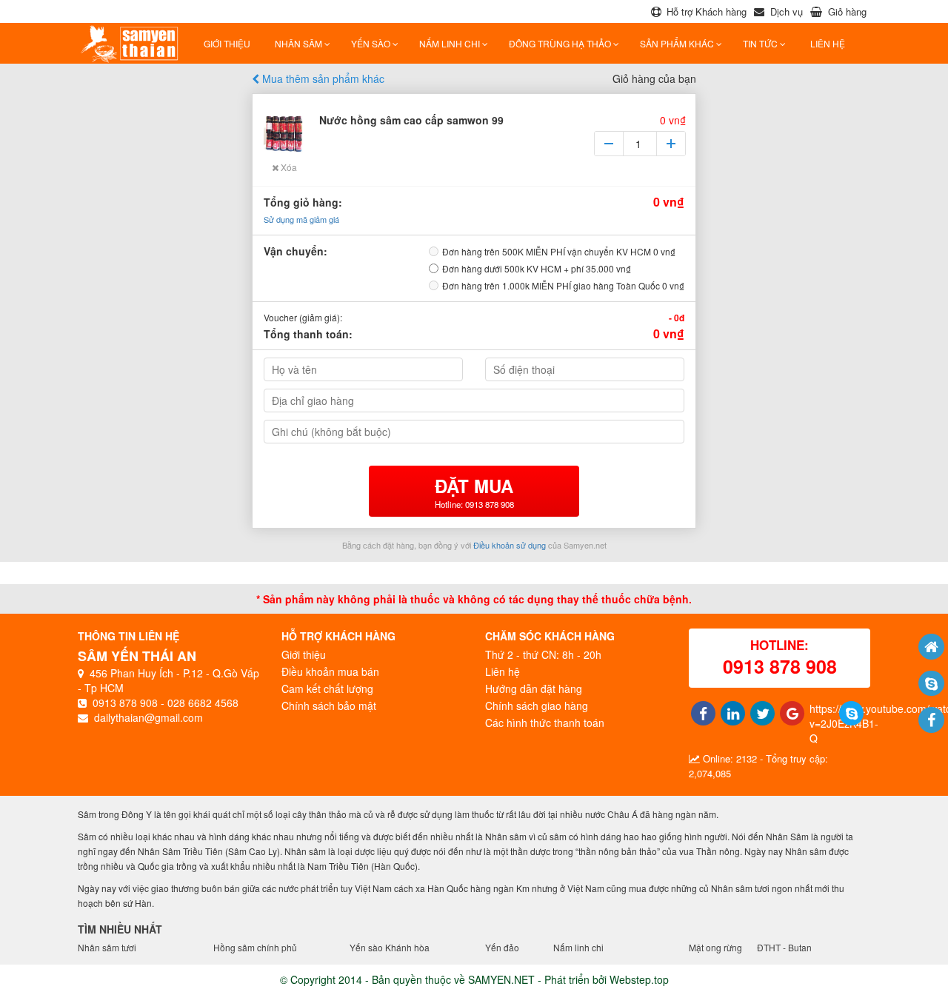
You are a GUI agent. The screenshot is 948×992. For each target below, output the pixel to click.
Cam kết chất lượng (327, 688)
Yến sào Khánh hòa (390, 947)
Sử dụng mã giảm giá (301, 219)
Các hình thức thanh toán (544, 722)
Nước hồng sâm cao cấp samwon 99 (411, 120)
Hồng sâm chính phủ (255, 947)
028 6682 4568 (202, 702)
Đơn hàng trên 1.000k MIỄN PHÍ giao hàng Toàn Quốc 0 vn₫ (563, 285)
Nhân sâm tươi (107, 947)
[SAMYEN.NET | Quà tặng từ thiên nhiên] (133, 43)
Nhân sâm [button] (299, 43)
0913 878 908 (125, 702)
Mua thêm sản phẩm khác (321, 78)
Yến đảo (502, 947)
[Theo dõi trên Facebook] (931, 720)
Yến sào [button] (372, 43)
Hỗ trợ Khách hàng (707, 11)
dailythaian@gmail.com (148, 717)
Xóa (287, 167)
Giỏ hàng (847, 11)
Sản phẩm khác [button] (678, 43)
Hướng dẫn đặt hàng (533, 688)
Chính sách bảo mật (328, 705)
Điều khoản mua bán (330, 671)
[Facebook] (700, 713)
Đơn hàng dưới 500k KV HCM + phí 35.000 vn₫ (536, 268)
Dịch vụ (786, 11)
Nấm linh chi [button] (450, 43)
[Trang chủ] (931, 647)
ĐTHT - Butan (784, 947)
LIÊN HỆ (827, 43)
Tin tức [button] (761, 43)
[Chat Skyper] (931, 684)
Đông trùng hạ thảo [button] (561, 43)
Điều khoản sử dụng (509, 545)
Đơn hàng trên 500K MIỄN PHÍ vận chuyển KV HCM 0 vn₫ (558, 251)
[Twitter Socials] (759, 713)
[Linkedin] (729, 713)
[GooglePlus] (789, 713)
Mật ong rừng (715, 947)
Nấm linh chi (578, 947)
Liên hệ (502, 671)
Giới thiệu (227, 43)
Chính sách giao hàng (536, 705)
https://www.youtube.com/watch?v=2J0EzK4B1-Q (820, 723)
